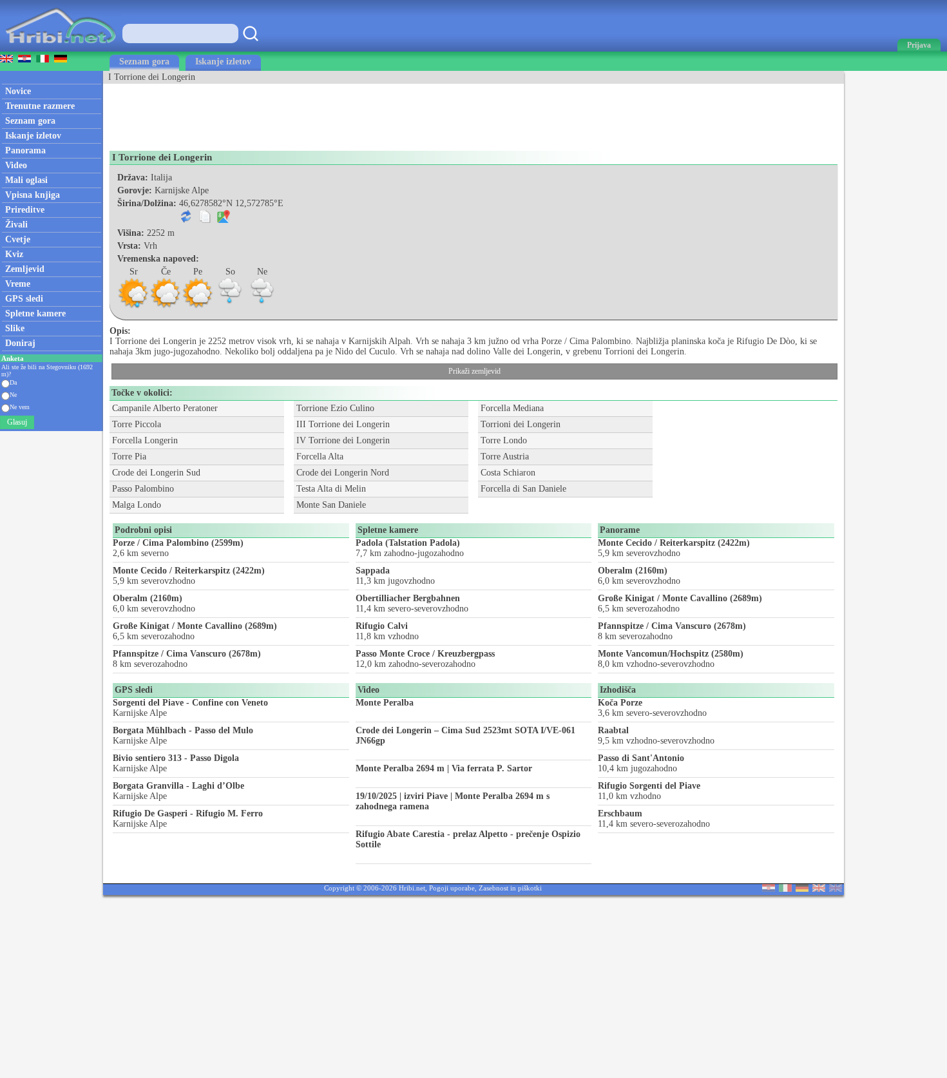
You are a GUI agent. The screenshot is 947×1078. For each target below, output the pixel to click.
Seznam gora (144, 61)
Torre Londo (504, 440)
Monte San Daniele (331, 505)
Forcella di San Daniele (523, 489)
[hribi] (60, 48)
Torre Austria (505, 456)
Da (13, 382)
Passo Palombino (143, 489)
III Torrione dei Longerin (343, 424)
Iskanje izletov (223, 61)
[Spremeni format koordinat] (186, 220)
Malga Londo (136, 505)
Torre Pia (129, 456)
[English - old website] (835, 889)
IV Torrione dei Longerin (343, 440)
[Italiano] (785, 889)
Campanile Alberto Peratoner (165, 408)
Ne (13, 394)
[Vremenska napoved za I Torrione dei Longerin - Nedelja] (262, 306)
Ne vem (20, 406)
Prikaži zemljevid (474, 371)
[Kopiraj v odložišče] (205, 220)
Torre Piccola (136, 424)
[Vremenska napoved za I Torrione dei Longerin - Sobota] (230, 306)
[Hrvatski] (768, 889)
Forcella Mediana (512, 408)
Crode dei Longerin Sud (156, 472)
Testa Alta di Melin (331, 489)
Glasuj (17, 422)
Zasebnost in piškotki (510, 888)
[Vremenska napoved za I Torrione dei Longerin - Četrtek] (165, 306)
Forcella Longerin (145, 440)
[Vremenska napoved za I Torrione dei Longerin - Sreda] (133, 306)
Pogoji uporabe (452, 888)
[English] (818, 889)
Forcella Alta (319, 456)
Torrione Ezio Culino (335, 408)
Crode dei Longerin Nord (342, 472)
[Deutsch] (802, 889)
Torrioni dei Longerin (520, 424)
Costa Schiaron (508, 472)
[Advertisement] (337, 113)
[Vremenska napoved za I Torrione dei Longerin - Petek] (198, 306)
